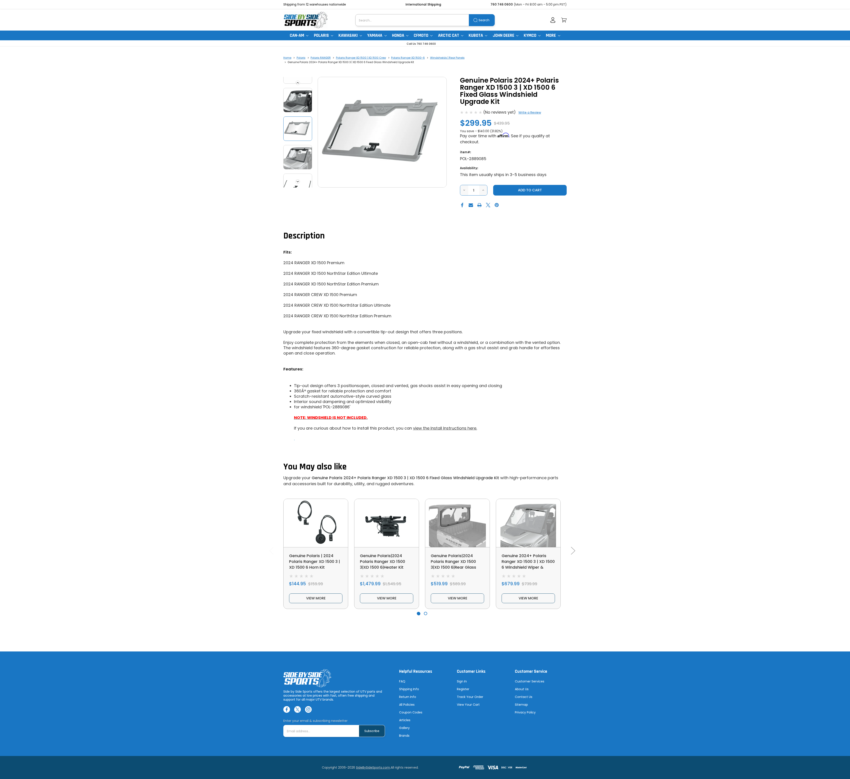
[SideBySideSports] (305, 20)
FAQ (402, 681)
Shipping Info (409, 689)
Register (463, 689)
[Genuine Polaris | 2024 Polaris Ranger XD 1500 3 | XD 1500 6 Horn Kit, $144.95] (316, 523)
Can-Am (297, 35)
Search (484, 20)
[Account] (553, 20)
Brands (404, 735)
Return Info (407, 697)
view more (316, 598)
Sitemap (521, 704)
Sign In (462, 681)
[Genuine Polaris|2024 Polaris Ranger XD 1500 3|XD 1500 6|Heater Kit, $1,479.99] (386, 523)
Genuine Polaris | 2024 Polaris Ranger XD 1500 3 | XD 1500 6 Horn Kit (314, 561)
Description (304, 236)
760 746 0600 (502, 4)
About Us (522, 689)
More (551, 35)
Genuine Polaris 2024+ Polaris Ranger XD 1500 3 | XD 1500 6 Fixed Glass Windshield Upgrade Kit (405, 478)
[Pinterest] (497, 205)
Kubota (476, 35)
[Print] (479, 205)
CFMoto (421, 35)
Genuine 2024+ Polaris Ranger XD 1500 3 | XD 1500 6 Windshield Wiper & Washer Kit (528, 564)
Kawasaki (348, 35)
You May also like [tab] (315, 467)
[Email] (471, 205)
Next (298, 181)
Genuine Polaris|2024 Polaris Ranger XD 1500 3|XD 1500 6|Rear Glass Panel (453, 564)
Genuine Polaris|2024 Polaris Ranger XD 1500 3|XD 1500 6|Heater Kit (382, 561)
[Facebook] (462, 205)
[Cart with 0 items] (564, 20)
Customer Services (529, 681)
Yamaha (375, 35)
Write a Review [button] (529, 112)
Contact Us (523, 697)
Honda (398, 35)
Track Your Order (470, 697)
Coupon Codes (410, 712)
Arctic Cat (449, 35)
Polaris (322, 35)
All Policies (407, 704)
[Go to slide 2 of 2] (425, 613)
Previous (298, 83)
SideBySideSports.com (373, 767)
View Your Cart (468, 704)
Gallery (404, 728)
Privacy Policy (525, 712)
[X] (488, 205)
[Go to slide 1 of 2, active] (418, 613)
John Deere (504, 35)
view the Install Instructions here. (445, 428)
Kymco (530, 35)
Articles (404, 720)
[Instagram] (308, 709)
